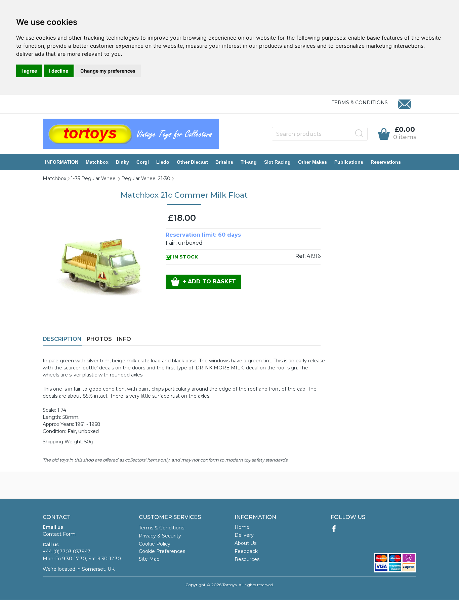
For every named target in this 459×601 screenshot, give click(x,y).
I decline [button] (58, 71)
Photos (99, 339)
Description (62, 339)
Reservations (386, 162)
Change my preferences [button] (107, 71)
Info (124, 339)
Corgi (142, 162)
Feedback (246, 551)
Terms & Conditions (360, 102)
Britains (224, 162)
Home (242, 527)
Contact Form (59, 534)
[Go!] (359, 133)
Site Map (149, 559)
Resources (247, 559)
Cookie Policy (154, 544)
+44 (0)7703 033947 (66, 552)
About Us (245, 543)
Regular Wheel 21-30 (145, 178)
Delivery (244, 535)
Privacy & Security (160, 536)
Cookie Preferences (162, 551)
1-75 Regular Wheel (94, 178)
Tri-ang (249, 162)
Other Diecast (192, 162)
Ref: (300, 256)
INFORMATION (61, 162)
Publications (348, 162)
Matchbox (97, 162)
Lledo (162, 162)
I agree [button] (29, 71)
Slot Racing (277, 162)
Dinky (122, 162)
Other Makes (312, 162)
